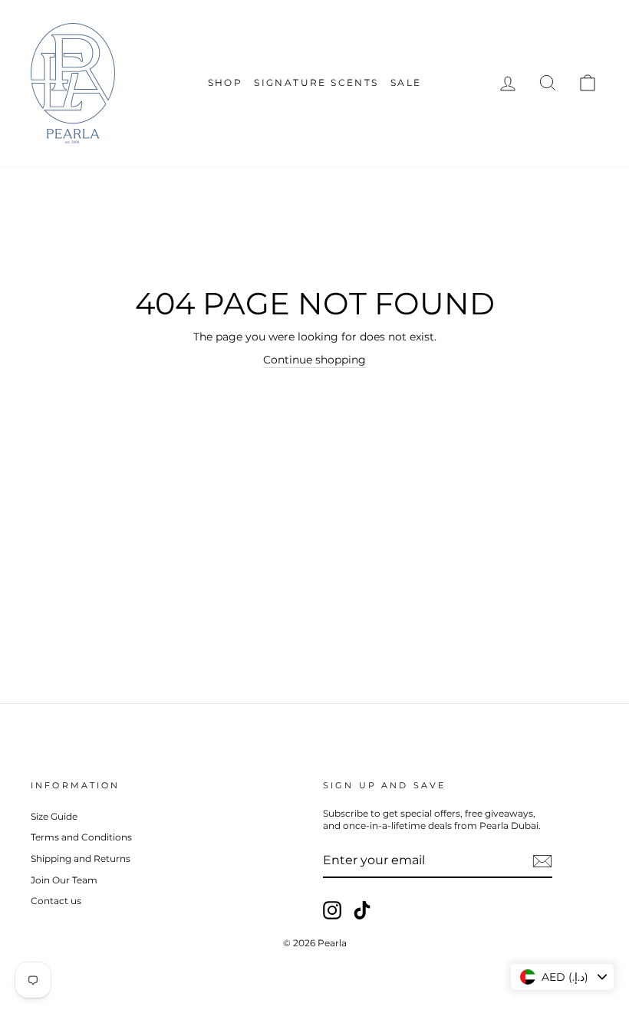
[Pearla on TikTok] (362, 910)
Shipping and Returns (80, 858)
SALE (406, 82)
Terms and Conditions (81, 837)
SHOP (225, 82)
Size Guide (54, 816)
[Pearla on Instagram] (332, 910)
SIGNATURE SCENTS (316, 82)
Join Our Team (64, 880)
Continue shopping (314, 360)
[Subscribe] (542, 861)
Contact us (56, 900)
